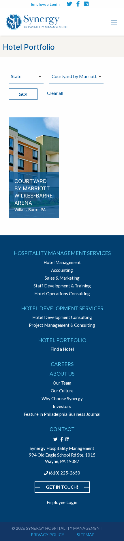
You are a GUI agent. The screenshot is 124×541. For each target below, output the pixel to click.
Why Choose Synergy (62, 398)
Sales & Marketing (62, 278)
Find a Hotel (62, 349)
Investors (62, 406)
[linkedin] (86, 4)
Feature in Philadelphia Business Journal (62, 414)
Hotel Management (62, 262)
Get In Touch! (62, 487)
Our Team (62, 383)
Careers (62, 364)
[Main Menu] (114, 23)
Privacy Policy (47, 534)
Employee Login (45, 4)
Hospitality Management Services (62, 253)
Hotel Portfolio (62, 340)
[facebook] (78, 4)
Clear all (55, 93)
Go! (23, 94)
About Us (62, 373)
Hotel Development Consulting (62, 317)
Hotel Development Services (62, 308)
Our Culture (62, 391)
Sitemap (86, 534)
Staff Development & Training (62, 286)
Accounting (62, 270)
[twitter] (69, 4)
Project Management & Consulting (62, 325)
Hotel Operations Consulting (62, 293)
